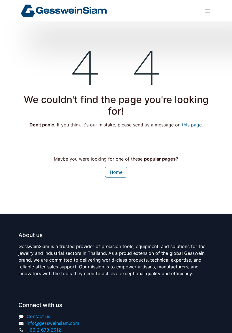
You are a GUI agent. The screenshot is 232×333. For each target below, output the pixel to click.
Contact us (38, 316)
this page (192, 125)
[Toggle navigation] (208, 11)
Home (116, 172)
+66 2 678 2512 (44, 330)
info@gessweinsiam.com (53, 323)
